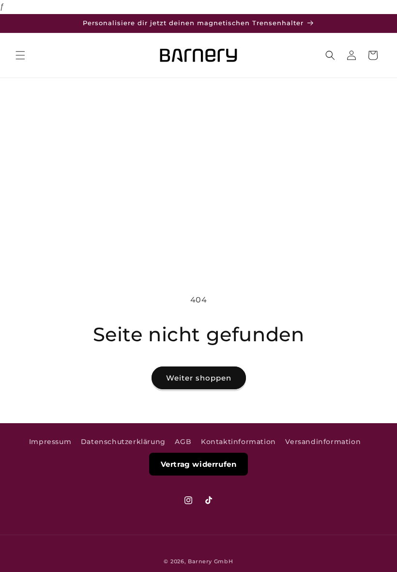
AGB (183, 441)
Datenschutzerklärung (123, 441)
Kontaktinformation (238, 441)
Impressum (50, 441)
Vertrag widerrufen (199, 464)
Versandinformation (323, 441)
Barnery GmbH (210, 561)
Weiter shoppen (198, 377)
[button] (20, 55)
